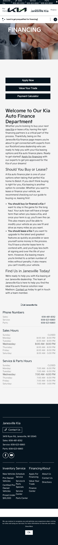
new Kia (9, 129)
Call (29, 305)
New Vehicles (9, 474)
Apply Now (28, 80)
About (46, 468)
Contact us (21, 289)
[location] (56, 2)
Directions (47, 482)
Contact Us (14, 430)
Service (20, 468)
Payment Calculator (28, 96)
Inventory (9, 468)
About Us (46, 474)
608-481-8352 (48, 317)
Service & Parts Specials (20, 484)
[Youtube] (11, 455)
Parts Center (22, 498)
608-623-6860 (48, 320)
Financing (35, 468)
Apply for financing (32, 156)
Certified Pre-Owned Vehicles (9, 488)
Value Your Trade (28, 88)
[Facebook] (5, 455)
